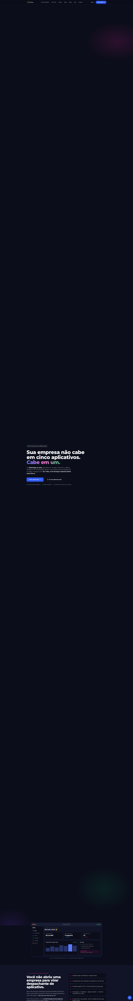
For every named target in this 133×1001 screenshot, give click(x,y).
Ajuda (70, 2)
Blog (65, 2)
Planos (60, 2)
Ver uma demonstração (55, 479)
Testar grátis (100, 2)
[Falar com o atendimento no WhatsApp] (130, 998)
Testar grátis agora (34, 479)
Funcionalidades (45, 2)
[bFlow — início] (30, 2)
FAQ (75, 2)
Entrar (92, 2)
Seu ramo (54, 2)
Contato (80, 2)
